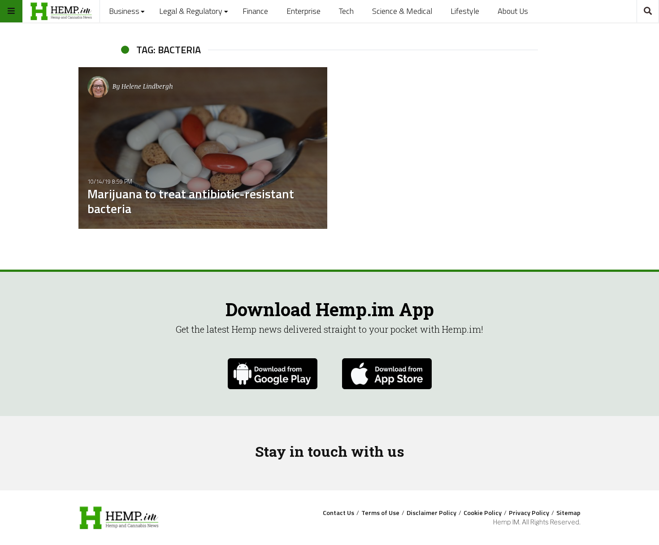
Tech (346, 11)
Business (124, 11)
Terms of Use (380, 513)
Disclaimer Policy (431, 513)
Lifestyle (465, 11)
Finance (255, 11)
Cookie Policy (483, 513)
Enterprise (303, 11)
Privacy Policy (529, 513)
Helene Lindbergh (147, 86)
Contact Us (338, 513)
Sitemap (568, 513)
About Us (513, 11)
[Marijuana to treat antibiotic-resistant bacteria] (202, 148)
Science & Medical (402, 11)
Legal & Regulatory (190, 11)
